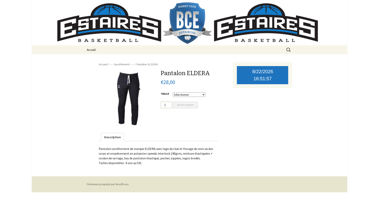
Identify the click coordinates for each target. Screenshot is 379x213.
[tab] (112, 137)
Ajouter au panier (185, 105)
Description (112, 137)
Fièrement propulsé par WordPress (108, 184)
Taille (165, 93)
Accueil (91, 50)
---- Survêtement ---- (121, 64)
